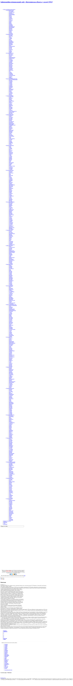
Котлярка (6, 660)
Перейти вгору (3, 677)
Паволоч (5, 653)
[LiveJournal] (16, 574)
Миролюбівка (6, 655)
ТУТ (24, 575)
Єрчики (5, 662)
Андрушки (6, 666)
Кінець (4, 639)
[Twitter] (12, 574)
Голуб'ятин (6, 663)
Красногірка (6, 659)
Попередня (5, 631)
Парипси (5, 652)
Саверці (5, 649)
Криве (5, 658)
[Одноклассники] (13, 574)
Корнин (5, 668)
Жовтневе (6, 661)
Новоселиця (6, 654)
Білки (5, 665)
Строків (5, 646)
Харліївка (6, 644)
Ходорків (6, 667)
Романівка (6, 650)
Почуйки (6, 651)
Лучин (5, 657)
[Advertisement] (17, 6)
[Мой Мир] (15, 574)
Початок (5, 630)
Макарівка (6, 656)
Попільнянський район (8, 669)
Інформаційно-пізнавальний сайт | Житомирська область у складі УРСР (26, 2)
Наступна (5, 638)
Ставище (5, 647)
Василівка (6, 664)
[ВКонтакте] (10, 574)
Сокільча (5, 648)
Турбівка (5, 645)
